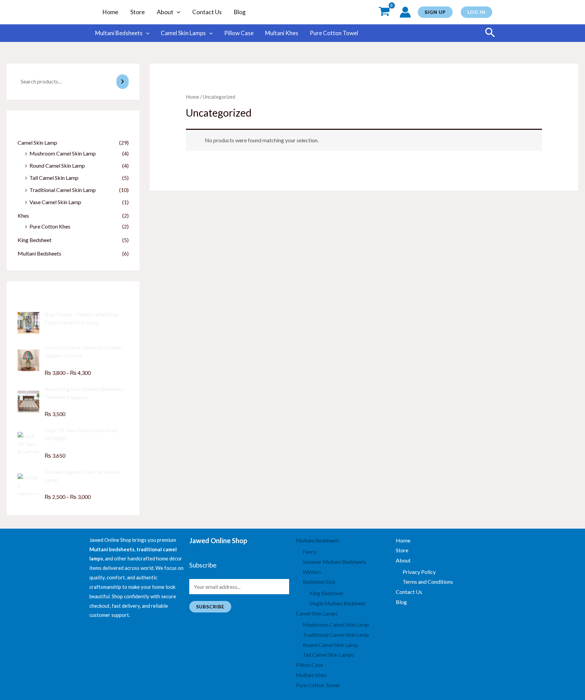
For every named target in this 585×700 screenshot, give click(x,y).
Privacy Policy (419, 572)
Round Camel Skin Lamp (57, 165)
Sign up (435, 12)
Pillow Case (239, 33)
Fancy (310, 551)
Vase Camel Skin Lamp (55, 202)
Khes (23, 215)
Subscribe (210, 606)
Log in (476, 12)
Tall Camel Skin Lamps (328, 654)
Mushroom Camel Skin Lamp (62, 153)
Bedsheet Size (319, 581)
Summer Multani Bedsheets (334, 561)
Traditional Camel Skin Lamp (62, 190)
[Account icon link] (405, 12)
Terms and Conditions (428, 581)
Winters (312, 572)
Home (110, 12)
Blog (240, 12)
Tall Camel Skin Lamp (54, 177)
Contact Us (207, 12)
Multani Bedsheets (119, 33)
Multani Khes (281, 33)
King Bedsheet (34, 240)
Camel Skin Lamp (37, 142)
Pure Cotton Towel (334, 33)
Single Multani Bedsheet (337, 603)
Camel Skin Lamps (183, 33)
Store (137, 12)
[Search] (122, 81)
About (165, 12)
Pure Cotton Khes (49, 226)
